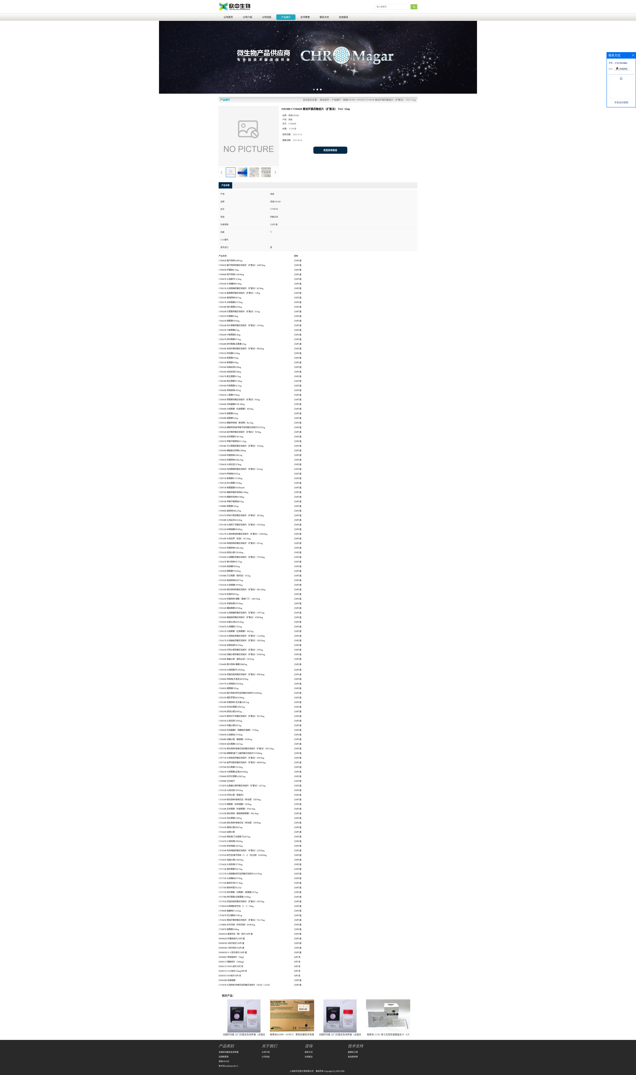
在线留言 (343, 17)
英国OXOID (349, 100)
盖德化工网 (353, 1052)
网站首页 (324, 100)
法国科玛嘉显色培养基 (228, 1052)
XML (342, 1071)
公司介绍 (247, 17)
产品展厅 (286, 17)
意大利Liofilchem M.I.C (228, 1066)
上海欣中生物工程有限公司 (302, 1071)
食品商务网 (353, 1057)
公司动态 (266, 17)
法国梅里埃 (224, 1057)
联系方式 (324, 17)
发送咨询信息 (330, 150)
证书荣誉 (305, 17)
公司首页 (228, 17)
